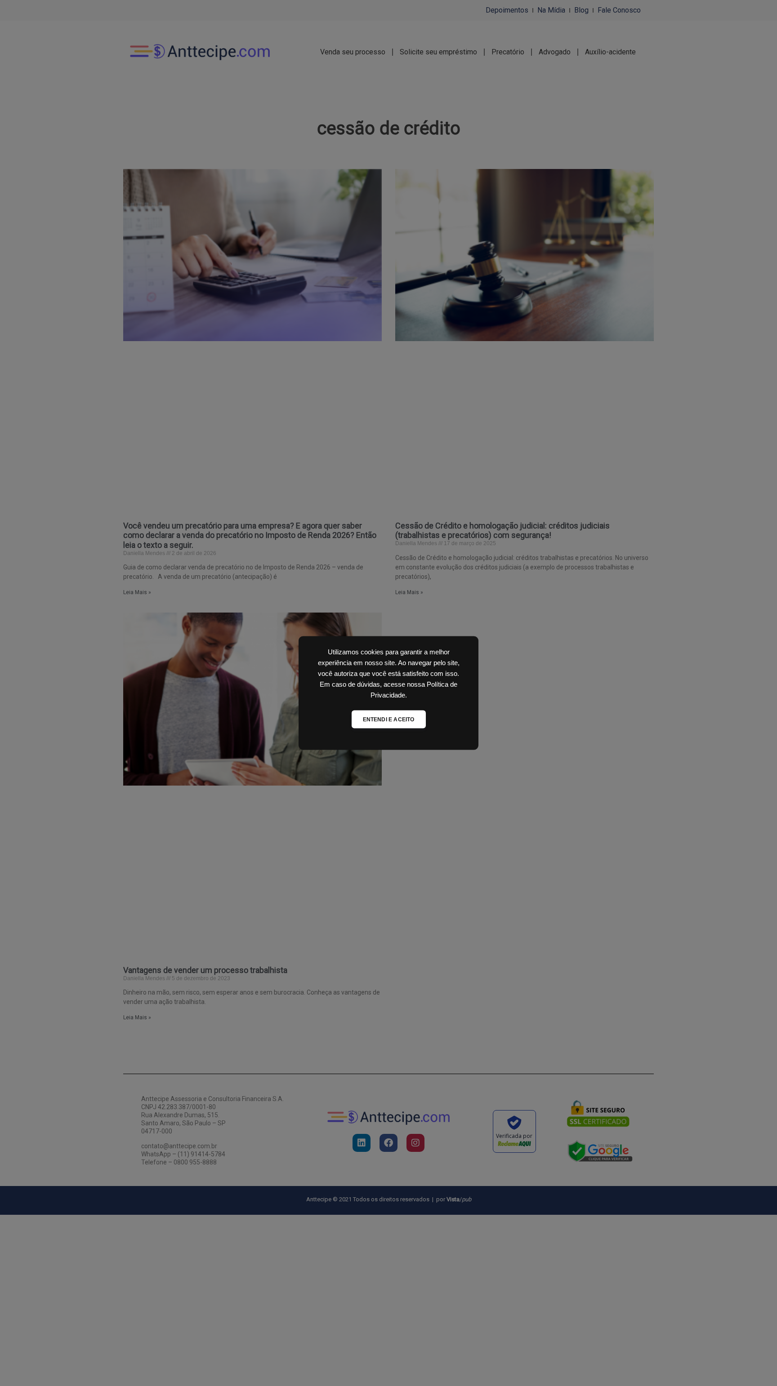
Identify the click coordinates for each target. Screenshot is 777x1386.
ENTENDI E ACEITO (389, 719)
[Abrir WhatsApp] (754, 1363)
